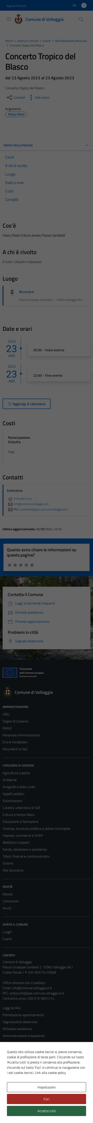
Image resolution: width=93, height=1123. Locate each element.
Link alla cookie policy (50, 1072)
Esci (46, 1098)
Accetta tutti (46, 1110)
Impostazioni (46, 1087)
